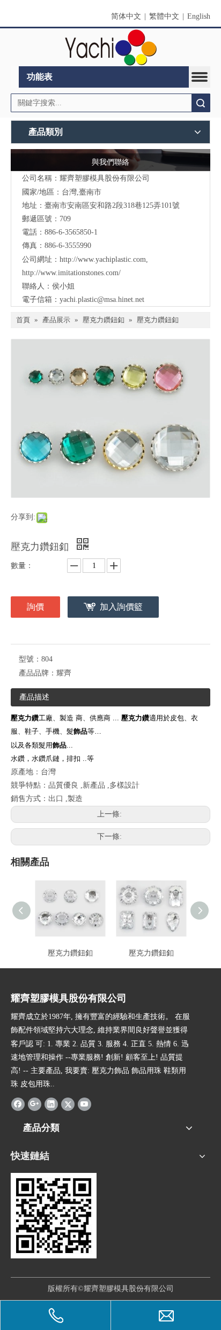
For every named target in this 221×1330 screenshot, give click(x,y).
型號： (30, 659)
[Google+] (34, 1103)
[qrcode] (54, 1215)
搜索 (200, 103)
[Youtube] (84, 1103)
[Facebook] (18, 1103)
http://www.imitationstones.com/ (71, 273)
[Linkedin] (51, 1103)
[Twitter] (68, 1103)
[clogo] (111, 47)
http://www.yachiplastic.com (103, 259)
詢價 (35, 606)
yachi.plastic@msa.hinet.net (102, 299)
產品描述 (34, 697)
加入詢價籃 (121, 606)
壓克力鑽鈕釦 (70, 953)
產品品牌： (37, 673)
